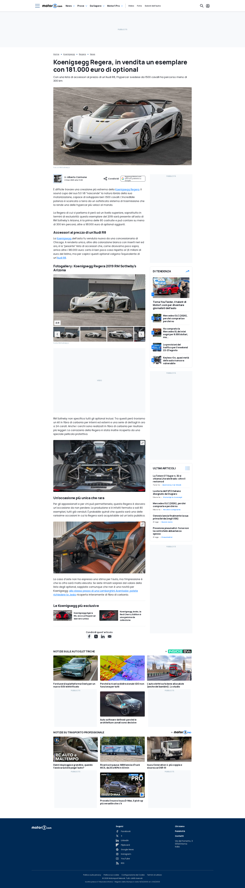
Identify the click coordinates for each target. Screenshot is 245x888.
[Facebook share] (89, 636)
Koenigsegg (69, 54)
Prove (80, 5)
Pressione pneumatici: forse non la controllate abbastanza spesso (171, 531)
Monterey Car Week (171, 485)
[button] (57, 334)
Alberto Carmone (77, 177)
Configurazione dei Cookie (133, 875)
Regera (82, 54)
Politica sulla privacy (92, 875)
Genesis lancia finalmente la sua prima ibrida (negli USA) (170, 517)
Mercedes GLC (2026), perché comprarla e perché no (169, 505)
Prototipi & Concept (172, 497)
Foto (139, 6)
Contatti (179, 836)
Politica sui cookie (111, 875)
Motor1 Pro (113, 5)
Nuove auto (167, 522)
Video (131, 6)
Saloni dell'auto (153, 6)
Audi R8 (61, 257)
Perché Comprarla (171, 509)
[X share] (96, 636)
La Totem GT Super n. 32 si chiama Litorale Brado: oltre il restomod (169, 478)
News (69, 5)
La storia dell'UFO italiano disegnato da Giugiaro (167, 492)
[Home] (52, 5)
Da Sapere (96, 5)
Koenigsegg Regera (127, 189)
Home (56, 54)
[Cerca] (201, 6)
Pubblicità (180, 831)
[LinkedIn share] (102, 636)
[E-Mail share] (109, 636)
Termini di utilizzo (154, 875)
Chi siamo (180, 826)
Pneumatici (166, 537)
